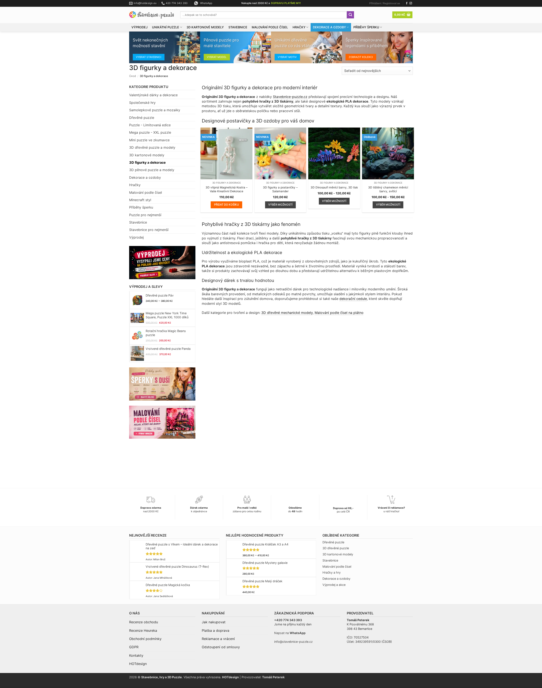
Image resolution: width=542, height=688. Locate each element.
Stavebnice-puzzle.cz (290, 97)
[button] (384, 3)
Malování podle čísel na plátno (339, 312)
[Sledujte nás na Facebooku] (406, 3)
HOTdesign (138, 664)
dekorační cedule (353, 299)
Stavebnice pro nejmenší (149, 230)
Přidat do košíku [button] (226, 204)
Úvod (132, 76)
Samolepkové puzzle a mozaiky (154, 110)
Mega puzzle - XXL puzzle (150, 132)
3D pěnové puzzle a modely (151, 170)
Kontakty (136, 655)
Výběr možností (280, 204)
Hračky (299, 27)
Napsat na (290, 633)
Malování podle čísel (270, 27)
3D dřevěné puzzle (335, 548)
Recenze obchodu (143, 622)
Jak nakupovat (213, 622)
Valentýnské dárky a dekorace (153, 95)
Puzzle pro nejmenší (145, 215)
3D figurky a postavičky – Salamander (280, 189)
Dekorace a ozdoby (329, 27)
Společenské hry (142, 102)
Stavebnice (237, 27)
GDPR (133, 647)
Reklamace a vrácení (218, 639)
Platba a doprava (215, 630)
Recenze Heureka (143, 630)
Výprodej (139, 27)
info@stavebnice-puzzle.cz (293, 641)
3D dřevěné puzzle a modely (152, 147)
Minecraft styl (140, 200)
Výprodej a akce (334, 584)
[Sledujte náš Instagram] (410, 3)
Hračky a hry (331, 572)
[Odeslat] (350, 14)
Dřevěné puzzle (141, 117)
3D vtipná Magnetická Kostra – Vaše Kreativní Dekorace (226, 189)
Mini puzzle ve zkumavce (149, 140)
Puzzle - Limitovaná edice (150, 125)
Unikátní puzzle (165, 27)
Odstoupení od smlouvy (221, 647)
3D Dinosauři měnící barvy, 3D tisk (334, 187)
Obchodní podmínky (145, 639)
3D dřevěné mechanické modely (287, 312)
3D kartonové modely (205, 27)
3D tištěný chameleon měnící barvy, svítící (388, 189)
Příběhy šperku (366, 27)
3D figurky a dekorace (147, 162)
